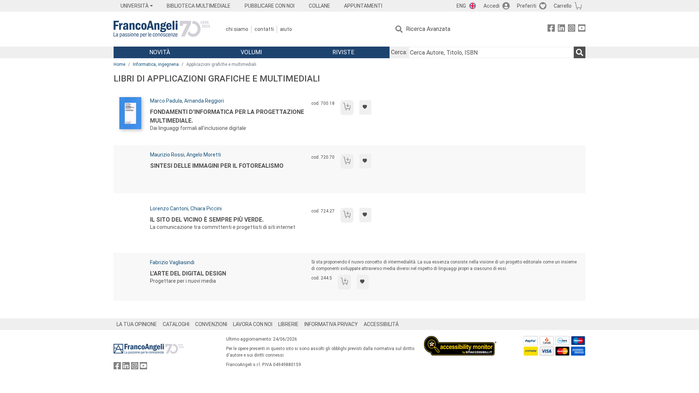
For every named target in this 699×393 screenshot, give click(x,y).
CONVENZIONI (211, 324)
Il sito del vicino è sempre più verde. (207, 219)
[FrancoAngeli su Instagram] (571, 29)
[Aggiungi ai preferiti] (365, 107)
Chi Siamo (237, 29)
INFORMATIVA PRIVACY (331, 324)
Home (119, 64)
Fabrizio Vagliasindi (172, 262)
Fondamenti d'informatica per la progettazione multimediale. (227, 116)
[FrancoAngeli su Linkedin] (561, 29)
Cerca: (399, 52)
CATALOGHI (176, 324)
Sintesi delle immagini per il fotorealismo (217, 165)
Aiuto (286, 29)
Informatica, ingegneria (156, 64)
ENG (461, 6)
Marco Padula (166, 101)
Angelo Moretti (203, 155)
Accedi (491, 6)
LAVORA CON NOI (252, 324)
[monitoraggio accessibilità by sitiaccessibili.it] (460, 340)
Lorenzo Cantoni (169, 208)
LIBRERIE (288, 324)
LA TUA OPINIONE (136, 324)
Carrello (563, 6)
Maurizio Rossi (167, 155)
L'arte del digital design (188, 273)
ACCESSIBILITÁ (381, 324)
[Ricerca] (579, 52)
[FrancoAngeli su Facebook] (551, 29)
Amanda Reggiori (204, 101)
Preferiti (526, 6)
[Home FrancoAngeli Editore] (162, 29)
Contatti (264, 29)
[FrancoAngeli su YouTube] (581, 29)
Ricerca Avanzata (428, 28)
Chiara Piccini (206, 208)
